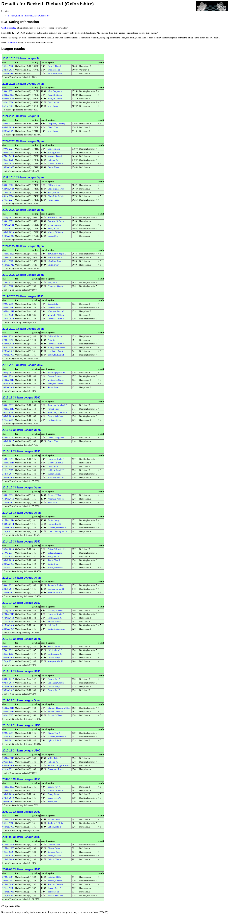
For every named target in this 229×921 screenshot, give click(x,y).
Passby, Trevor (54, 621)
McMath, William (56, 315)
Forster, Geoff (54, 819)
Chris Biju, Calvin (56, 188)
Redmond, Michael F (57, 405)
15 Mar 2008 (8, 891)
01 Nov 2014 (8, 520)
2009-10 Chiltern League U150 (21, 779)
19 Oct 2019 (8, 304)
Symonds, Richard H (57, 585)
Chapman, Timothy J (57, 123)
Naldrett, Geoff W (56, 470)
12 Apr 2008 (8, 895)
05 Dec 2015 (8, 499)
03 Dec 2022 (8, 225)
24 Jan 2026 (7, 102)
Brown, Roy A (54, 679)
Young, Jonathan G (56, 347)
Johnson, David (55, 156)
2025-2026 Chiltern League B (20, 58)
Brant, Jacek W (54, 798)
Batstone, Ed (53, 891)
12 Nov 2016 (8, 462)
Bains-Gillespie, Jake (57, 549)
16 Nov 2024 (8, 152)
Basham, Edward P (56, 589)
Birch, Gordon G (55, 646)
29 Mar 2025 (8, 131)
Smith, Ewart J (54, 265)
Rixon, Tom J (54, 560)
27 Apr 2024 (8, 200)
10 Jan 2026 (7, 66)
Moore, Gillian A (55, 163)
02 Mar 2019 (8, 351)
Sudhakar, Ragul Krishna (59, 765)
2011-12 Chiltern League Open (21, 700)
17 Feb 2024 (8, 192)
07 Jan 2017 (7, 466)
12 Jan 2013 (7, 654)
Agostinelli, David (56, 221)
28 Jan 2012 (7, 715)
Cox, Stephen (54, 149)
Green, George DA (56, 437)
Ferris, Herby (53, 200)
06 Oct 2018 (8, 336)
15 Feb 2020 (8, 318)
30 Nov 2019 (8, 311)
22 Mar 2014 (8, 629)
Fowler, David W (55, 711)
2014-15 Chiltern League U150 (21, 541)
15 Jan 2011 (7, 736)
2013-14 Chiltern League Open (21, 577)
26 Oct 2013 (8, 585)
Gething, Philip (55, 877)
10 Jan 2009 (7, 852)
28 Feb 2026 (8, 69)
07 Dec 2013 (8, 618)
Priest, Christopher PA (57, 531)
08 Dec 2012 (8, 679)
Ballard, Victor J (55, 859)
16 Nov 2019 (8, 307)
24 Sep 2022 (8, 217)
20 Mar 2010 (8, 801)
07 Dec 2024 (8, 156)
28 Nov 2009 (8, 790)
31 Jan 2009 (7, 855)
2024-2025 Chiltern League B (20, 116)
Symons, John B (55, 852)
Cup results (12, 42)
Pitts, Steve (53, 340)
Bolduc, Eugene (55, 553)
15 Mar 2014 (8, 592)
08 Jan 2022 (7, 261)
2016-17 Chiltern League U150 (21, 451)
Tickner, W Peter (55, 495)
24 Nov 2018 (8, 380)
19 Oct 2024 (8, 149)
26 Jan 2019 (7, 347)
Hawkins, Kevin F (56, 318)
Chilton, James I (55, 185)
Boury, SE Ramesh (56, 354)
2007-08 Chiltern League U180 (21, 869)
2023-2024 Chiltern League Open (23, 177)
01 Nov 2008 (8, 844)
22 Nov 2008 (8, 848)
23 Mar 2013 (8, 690)
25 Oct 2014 (8, 553)
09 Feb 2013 (8, 682)
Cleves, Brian (54, 848)
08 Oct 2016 (8, 437)
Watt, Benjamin (55, 91)
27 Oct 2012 (8, 650)
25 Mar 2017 (8, 477)
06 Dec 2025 (8, 98)
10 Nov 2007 (8, 880)
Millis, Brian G (54, 758)
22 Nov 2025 (8, 95)
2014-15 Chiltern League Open (21, 512)
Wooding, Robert (55, 261)
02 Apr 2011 (8, 769)
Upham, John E (54, 740)
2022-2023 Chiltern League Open (23, 209)
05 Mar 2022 (8, 265)
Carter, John (53, 466)
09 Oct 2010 (8, 733)
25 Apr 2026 (8, 106)
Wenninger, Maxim (56, 372)
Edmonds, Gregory (56, 286)
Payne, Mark (53, 167)
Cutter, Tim (53, 441)
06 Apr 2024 (8, 196)
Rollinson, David (55, 217)
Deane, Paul (53, 236)
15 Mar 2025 (8, 167)
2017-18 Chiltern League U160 (21, 397)
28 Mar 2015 (8, 564)
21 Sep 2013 (8, 610)
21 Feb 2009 (8, 859)
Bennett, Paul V (55, 592)
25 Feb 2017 (8, 474)
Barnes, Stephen (55, 376)
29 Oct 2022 (8, 221)
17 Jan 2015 (7, 556)
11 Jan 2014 (7, 621)
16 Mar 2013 (8, 657)
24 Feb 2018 (8, 416)
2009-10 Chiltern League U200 (21, 811)
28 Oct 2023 (8, 185)
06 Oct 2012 (8, 646)
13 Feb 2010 (8, 794)
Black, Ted (52, 801)
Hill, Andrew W (55, 650)
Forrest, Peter (53, 409)
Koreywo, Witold (55, 383)
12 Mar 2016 (8, 502)
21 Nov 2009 (8, 819)
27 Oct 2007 (8, 877)
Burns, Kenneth (55, 257)
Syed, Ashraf (53, 192)
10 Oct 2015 (8, 495)
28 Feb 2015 (8, 560)
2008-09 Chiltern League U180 (21, 837)
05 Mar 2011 (8, 765)
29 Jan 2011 (7, 762)
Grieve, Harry (54, 657)
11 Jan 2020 (7, 315)
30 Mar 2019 (8, 354)
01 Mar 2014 (8, 625)
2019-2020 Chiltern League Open (23, 274)
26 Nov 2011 (8, 711)
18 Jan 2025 (7, 160)
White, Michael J (55, 567)
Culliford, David (55, 336)
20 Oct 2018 (8, 376)
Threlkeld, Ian (54, 69)
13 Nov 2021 (8, 253)
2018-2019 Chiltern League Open (23, 328)
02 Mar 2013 (8, 686)
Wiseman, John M (56, 311)
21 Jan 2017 (7, 470)
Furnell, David (54, 66)
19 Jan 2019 (7, 383)
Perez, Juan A (54, 102)
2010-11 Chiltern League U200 (21, 750)
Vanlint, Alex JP (55, 618)
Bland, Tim (53, 127)
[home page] (212, 6)
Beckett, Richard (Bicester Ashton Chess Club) (29, 15)
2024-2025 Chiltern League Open (23, 141)
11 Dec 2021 (8, 257)
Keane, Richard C (56, 855)
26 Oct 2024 (8, 123)
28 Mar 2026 (8, 73)
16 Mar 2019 (8, 387)
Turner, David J (54, 474)
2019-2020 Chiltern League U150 (22, 296)
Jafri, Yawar (53, 106)
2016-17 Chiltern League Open (21, 430)
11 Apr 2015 (8, 531)
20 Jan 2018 (7, 412)
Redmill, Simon (55, 95)
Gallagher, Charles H (57, 682)
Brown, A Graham (55, 416)
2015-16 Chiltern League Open (21, 487)
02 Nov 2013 (8, 614)
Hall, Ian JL (53, 160)
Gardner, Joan (54, 844)
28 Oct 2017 (8, 405)
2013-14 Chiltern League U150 (21, 602)
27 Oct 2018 (8, 340)
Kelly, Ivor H (53, 556)
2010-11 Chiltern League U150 (21, 725)
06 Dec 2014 (8, 524)
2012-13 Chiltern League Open (21, 638)
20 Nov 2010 (8, 758)
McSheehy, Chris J (56, 380)
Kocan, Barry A (54, 888)
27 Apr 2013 (8, 661)
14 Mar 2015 (8, 527)
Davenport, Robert (56, 769)
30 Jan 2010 (7, 823)
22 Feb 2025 (8, 163)
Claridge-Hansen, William (59, 708)
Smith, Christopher (56, 629)
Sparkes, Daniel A (56, 884)
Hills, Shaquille (55, 73)
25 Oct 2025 (8, 91)
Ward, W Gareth (55, 98)
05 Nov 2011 (8, 708)
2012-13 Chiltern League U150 (21, 671)
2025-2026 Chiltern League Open (23, 83)
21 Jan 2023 (7, 228)
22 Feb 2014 (8, 589)
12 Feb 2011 (8, 740)
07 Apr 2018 (8, 420)
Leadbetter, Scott (55, 351)
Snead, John (53, 304)
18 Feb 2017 (8, 441)
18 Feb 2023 (8, 232)
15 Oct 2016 (8, 459)
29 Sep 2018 (8, 372)
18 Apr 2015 (8, 567)
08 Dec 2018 (8, 343)
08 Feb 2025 (8, 127)
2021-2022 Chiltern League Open (23, 246)
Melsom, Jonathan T (57, 527)
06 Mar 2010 (8, 826)
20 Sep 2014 (8, 549)
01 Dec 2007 (8, 884)
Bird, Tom (52, 502)
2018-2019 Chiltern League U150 (22, 365)
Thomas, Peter (54, 307)
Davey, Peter (53, 794)
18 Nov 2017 (8, 409)
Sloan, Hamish (54, 225)
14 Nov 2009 (8, 787)
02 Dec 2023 (8, 188)
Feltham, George (55, 420)
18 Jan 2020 (7, 286)
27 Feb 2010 (8, 798)
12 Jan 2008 (7, 888)
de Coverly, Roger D (57, 253)
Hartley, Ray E (54, 152)
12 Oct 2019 (8, 282)
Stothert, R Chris (55, 823)
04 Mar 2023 (8, 236)
